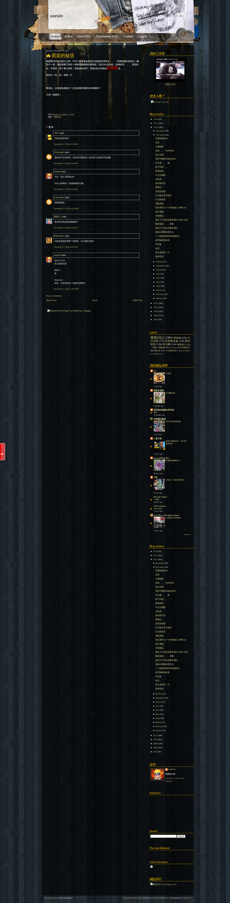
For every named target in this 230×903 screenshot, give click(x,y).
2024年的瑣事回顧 (173, 421)
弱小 (155, 412)
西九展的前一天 (162, 252)
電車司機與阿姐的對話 (165, 158)
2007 (156, 319)
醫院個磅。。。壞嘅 (164, 223)
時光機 (167, 344)
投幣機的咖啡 (160, 418)
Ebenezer (59, 235)
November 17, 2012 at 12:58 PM (66, 208)
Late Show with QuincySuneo (166, 515)
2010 (156, 307)
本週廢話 (159, 215)
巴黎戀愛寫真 (161, 138)
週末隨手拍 (160, 183)
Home (94, 300)
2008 (156, 315)
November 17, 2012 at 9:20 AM (66, 189)
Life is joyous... (160, 505)
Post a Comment (53, 296)
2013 (156, 123)
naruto (56, 15)
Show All (187, 534)
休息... (158, 248)
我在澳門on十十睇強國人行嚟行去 (170, 207)
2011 (156, 303)
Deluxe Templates (160, 898)
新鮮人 (57, 216)
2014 (156, 119)
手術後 (158, 244)
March (159, 290)
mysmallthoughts (161, 457)
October (159, 261)
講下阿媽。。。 (162, 166)
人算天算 (158, 438)
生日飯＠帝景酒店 (163, 195)
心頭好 (168, 373)
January (159, 298)
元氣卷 (158, 179)
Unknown (59, 152)
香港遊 (177, 337)
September (160, 265)
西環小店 (158, 354)
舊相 (180, 351)
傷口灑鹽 (159, 211)
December (160, 130)
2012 (156, 127)
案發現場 (159, 256)
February (160, 294)
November (160, 134)
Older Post (138, 300)
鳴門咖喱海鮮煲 (162, 240)
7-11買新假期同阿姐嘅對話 (167, 236)
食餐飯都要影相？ (173, 460)
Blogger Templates (132, 898)
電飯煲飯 (159, 203)
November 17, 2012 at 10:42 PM (66, 289)
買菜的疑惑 (62, 55)
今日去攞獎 (160, 175)
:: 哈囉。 (157, 499)
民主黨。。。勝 (162, 162)
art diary (173, 347)
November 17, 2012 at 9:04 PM (66, 247)
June (158, 277)
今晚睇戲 (159, 146)
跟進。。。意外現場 (164, 150)
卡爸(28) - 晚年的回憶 (175, 480)
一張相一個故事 (157, 347)
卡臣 (56, 133)
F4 (155, 370)
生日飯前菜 (160, 199)
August (159, 269)
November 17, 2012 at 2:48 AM (66, 163)
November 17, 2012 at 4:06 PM (66, 228)
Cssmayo (187, 898)
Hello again (158, 508)
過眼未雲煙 (159, 390)
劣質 (157, 142)
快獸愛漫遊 (171, 340)
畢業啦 (158, 187)
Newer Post (51, 300)
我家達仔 (186, 347)
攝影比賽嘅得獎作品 (164, 232)
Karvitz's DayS (160, 496)
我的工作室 (170, 84)
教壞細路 (159, 171)
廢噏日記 (57, 117)
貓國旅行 (181, 344)
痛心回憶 (159, 154)
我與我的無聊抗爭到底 (164, 409)
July (158, 273)
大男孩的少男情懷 (173, 517)
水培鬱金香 (170, 393)
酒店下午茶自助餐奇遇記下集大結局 (171, 219)
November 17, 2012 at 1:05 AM (66, 144)
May (158, 281)
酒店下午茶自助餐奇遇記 (166, 227)
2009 (156, 311)
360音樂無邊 (170, 350)
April (158, 286)
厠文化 (157, 350)
